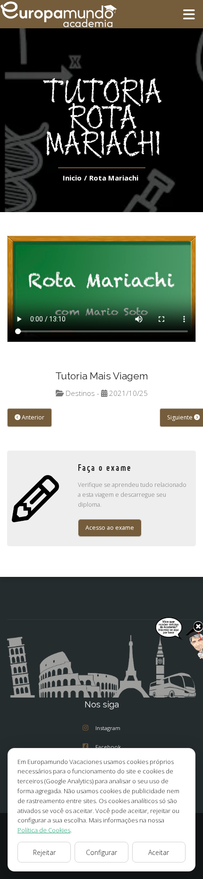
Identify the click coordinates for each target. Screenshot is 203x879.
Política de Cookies (43, 830)
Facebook (108, 746)
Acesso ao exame (109, 528)
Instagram (107, 727)
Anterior (32, 417)
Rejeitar (44, 852)
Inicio (72, 177)
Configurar (101, 852)
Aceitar (158, 852)
